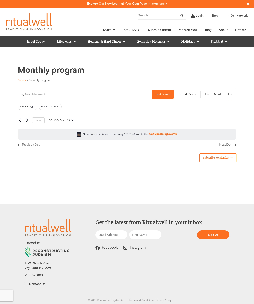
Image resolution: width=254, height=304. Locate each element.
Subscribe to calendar (216, 157)
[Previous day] (20, 120)
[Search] (182, 15)
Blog (208, 30)
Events (22, 80)
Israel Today (36, 41)
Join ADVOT (132, 30)
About (223, 30)
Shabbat (217, 41)
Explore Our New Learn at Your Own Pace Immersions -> (127, 3)
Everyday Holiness (151, 41)
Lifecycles (64, 41)
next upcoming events (163, 134)
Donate (240, 30)
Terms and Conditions (141, 300)
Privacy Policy (163, 300)
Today (38, 120)
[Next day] (27, 120)
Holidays (188, 41)
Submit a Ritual (159, 30)
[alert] (127, 134)
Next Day (225, 144)
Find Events (162, 94)
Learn (107, 30)
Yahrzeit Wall (188, 30)
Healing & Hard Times (104, 41)
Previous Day (31, 144)
